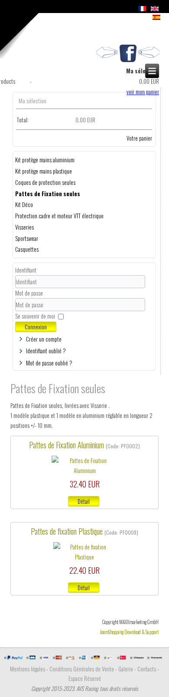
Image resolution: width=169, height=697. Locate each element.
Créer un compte (44, 339)
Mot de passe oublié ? (49, 362)
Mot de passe (29, 293)
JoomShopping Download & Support (129, 631)
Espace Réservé (84, 678)
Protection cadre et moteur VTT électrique (59, 215)
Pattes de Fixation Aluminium (67, 444)
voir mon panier (143, 91)
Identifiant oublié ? (46, 350)
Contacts (146, 668)
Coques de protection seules (45, 182)
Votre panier (139, 138)
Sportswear (26, 238)
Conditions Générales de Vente (81, 668)
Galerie (125, 668)
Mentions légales (27, 668)
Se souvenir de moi (35, 316)
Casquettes (27, 249)
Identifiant (25, 270)
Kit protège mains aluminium (45, 159)
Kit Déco (24, 204)
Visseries (24, 227)
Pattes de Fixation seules (47, 193)
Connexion (36, 326)
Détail (84, 501)
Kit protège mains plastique (43, 171)
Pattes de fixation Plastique (67, 531)
